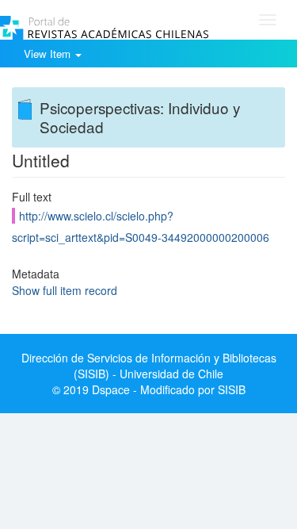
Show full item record (64, 290)
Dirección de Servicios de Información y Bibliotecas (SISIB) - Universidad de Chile (148, 365)
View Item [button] (49, 53)
